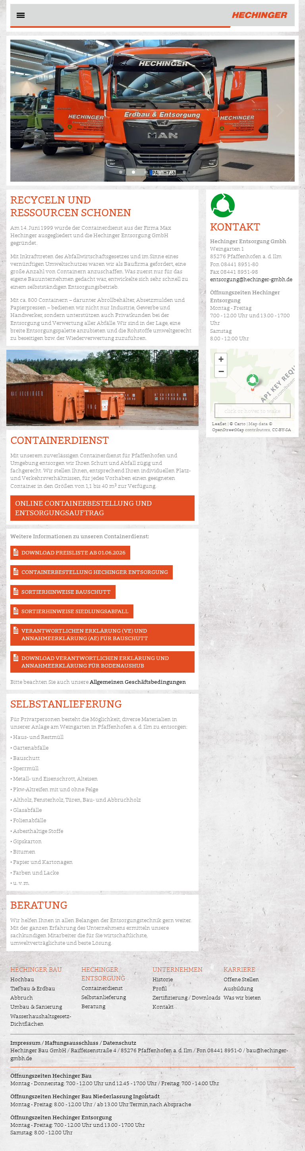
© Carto (237, 423)
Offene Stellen (241, 979)
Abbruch (21, 997)
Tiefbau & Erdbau (32, 988)
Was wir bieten (242, 997)
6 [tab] (184, 172)
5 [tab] (171, 172)
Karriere (239, 969)
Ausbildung (238, 988)
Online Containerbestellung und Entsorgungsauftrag (83, 508)
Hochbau (22, 979)
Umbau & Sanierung (36, 1006)
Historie (162, 979)
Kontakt (163, 1006)
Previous (26, 110)
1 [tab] (120, 172)
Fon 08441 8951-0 (219, 1050)
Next (279, 110)
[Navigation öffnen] (19, 16)
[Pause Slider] (152, 110)
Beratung (93, 1006)
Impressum (25, 1042)
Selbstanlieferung (103, 997)
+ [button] (221, 359)
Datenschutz (119, 1042)
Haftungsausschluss (71, 1042)
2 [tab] (133, 172)
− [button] (221, 371)
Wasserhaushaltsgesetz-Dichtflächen (40, 1020)
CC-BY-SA (281, 429)
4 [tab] (159, 172)
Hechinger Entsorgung (103, 973)
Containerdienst (102, 988)
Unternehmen (177, 969)
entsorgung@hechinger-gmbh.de (251, 279)
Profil (159, 988)
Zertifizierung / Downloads (186, 997)
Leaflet (219, 423)
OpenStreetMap (228, 429)
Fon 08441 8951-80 (234, 264)
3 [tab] (146, 172)
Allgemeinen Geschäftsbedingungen (138, 681)
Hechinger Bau (36, 969)
